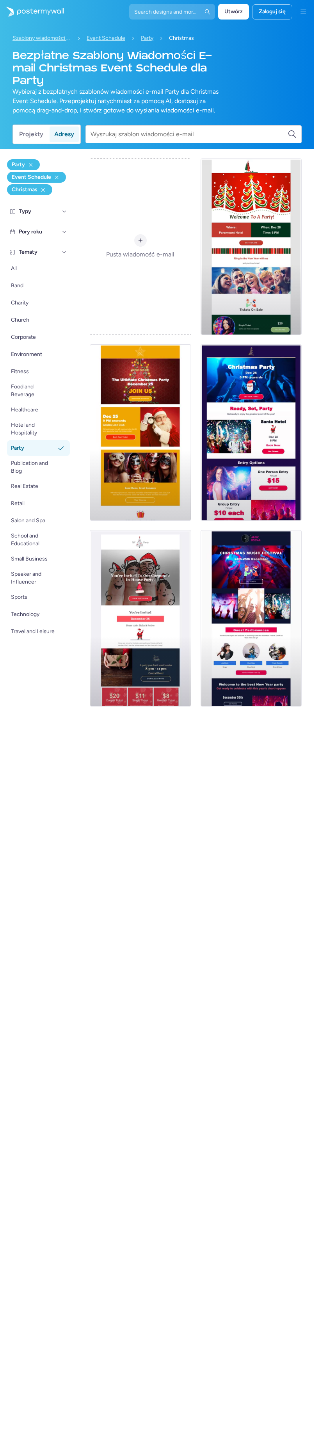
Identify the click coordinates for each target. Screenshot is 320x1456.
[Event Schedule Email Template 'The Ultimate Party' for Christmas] (140, 432)
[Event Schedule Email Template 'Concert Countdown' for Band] (251, 618)
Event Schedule (106, 38)
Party (147, 38)
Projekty (31, 134)
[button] (64, 211)
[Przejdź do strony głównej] (32, 12)
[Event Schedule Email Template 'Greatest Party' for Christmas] (251, 432)
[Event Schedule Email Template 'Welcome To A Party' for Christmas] (251, 246)
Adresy (64, 134)
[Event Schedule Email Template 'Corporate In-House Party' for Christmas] (140, 618)
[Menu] (303, 12)
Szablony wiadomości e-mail (41, 38)
